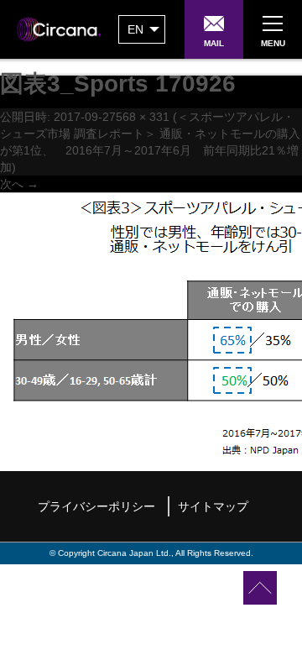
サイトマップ (213, 506)
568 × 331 (142, 116)
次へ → (19, 184)
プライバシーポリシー (96, 506)
